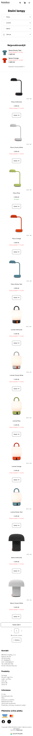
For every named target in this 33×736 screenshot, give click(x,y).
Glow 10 (4, 684)
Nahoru (17, 640)
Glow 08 (4, 683)
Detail (15, 115)
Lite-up (4, 681)
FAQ (2, 698)
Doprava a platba (7, 700)
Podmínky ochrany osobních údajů (13, 705)
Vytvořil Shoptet (18, 733)
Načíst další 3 (17, 624)
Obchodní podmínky (8, 703)
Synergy (4, 675)
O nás (3, 694)
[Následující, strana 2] (16, 630)
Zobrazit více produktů (15, 66)
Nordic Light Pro (7, 677)
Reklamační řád (6, 701)
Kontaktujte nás (7, 696)
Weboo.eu (19, 730)
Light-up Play (6, 679)
